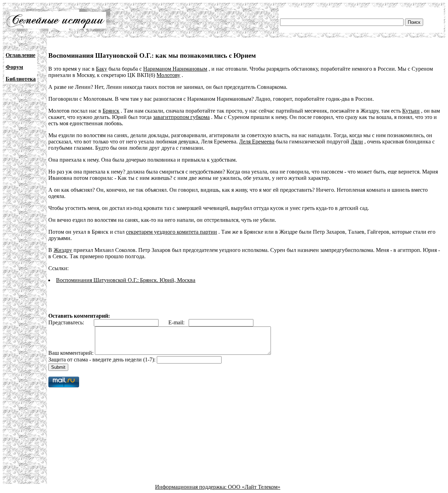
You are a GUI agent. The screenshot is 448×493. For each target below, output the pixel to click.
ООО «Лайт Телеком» (254, 487)
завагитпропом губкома (181, 117)
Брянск (111, 111)
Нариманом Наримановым (175, 69)
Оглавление (20, 55)
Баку (101, 69)
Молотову (168, 75)
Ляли (357, 142)
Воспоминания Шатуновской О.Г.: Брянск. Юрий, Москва (125, 280)
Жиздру (63, 250)
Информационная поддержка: (191, 487)
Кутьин (411, 111)
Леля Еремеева (256, 142)
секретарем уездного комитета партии (171, 232)
